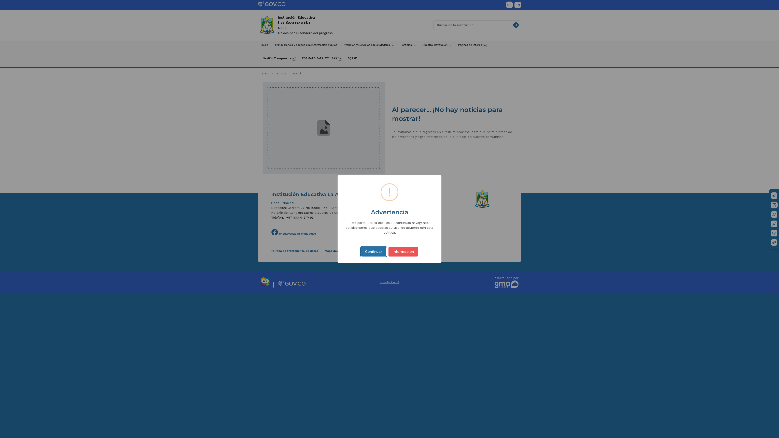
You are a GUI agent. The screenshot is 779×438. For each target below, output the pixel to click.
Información (403, 251)
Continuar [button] (373, 251)
